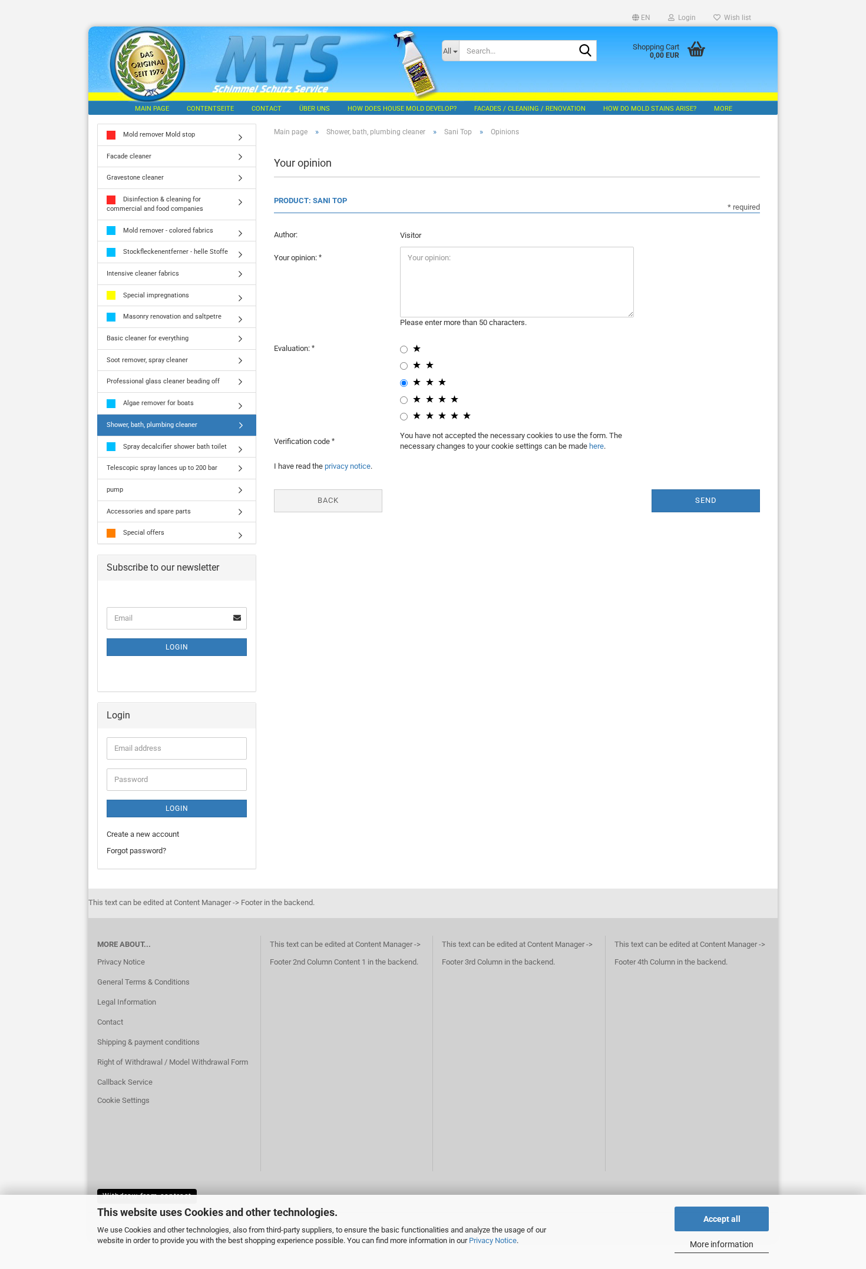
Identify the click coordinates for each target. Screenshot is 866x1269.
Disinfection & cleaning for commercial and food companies (155, 204)
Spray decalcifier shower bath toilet (174, 446)
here (596, 446)
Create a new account (143, 834)
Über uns (314, 108)
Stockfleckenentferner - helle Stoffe (174, 252)
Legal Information (126, 1002)
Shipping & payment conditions (148, 1042)
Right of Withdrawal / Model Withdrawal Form (172, 1062)
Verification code (303, 441)
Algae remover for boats (157, 403)
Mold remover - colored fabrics (167, 230)
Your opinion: (296, 257)
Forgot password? (136, 850)
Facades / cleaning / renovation (530, 108)
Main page (152, 108)
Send (706, 500)
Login (177, 647)
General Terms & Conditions (143, 982)
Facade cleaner (129, 156)
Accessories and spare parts (149, 511)
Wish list (735, 18)
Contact (267, 108)
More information (721, 1244)
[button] (641, 17)
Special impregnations (155, 295)
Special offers (142, 532)
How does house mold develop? (402, 108)
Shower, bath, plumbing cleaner (152, 425)
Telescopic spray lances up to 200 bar (162, 468)
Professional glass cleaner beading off (163, 381)
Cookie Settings (123, 1100)
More (723, 108)
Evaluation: (293, 348)
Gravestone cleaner (135, 177)
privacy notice (348, 466)
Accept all (722, 1219)
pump (115, 489)
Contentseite (210, 108)
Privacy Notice (493, 1240)
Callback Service (125, 1082)
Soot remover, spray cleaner (147, 360)
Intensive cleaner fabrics (143, 273)
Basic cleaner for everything (148, 338)
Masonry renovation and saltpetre (171, 316)
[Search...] (585, 51)
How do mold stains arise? (649, 108)
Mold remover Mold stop (158, 134)
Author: (286, 234)
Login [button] (685, 18)
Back (328, 500)
